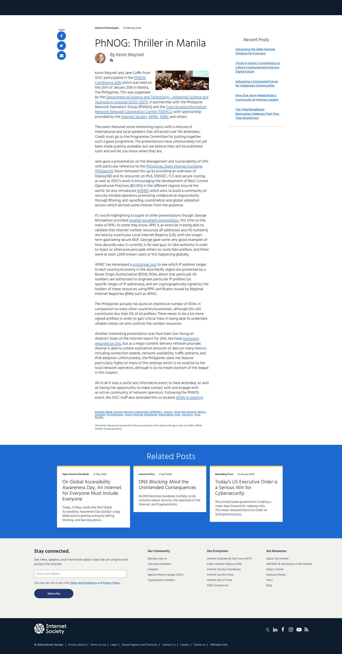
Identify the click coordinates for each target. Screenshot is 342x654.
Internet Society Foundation (224, 569)
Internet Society (134, 117)
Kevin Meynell (130, 55)
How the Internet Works (190, 412)
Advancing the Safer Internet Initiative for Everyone (255, 51)
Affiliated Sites (219, 645)
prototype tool (145, 265)
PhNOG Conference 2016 (120, 80)
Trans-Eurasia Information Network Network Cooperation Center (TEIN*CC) (150, 109)
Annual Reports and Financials (139, 645)
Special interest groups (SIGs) (165, 575)
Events (168, 412)
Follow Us (200, 645)
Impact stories (275, 569)
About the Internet (277, 558)
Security (187, 415)
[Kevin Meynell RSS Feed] (111, 60)
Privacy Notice (77, 645)
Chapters (153, 569)
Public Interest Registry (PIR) (224, 564)
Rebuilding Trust (169, 415)
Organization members (161, 580)
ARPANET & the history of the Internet (289, 564)
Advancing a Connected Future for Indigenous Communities (256, 84)
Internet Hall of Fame (219, 580)
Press (269, 580)
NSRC (164, 117)
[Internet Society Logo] (50, 629)
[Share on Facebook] (61, 35)
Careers (184, 645)
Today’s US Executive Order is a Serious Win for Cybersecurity (246, 487)
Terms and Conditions (83, 583)
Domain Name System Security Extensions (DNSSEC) (128, 412)
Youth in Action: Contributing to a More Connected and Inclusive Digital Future (257, 67)
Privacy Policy (111, 583)
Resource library (276, 575)
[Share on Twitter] (61, 45)
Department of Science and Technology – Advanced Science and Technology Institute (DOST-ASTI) (151, 99)
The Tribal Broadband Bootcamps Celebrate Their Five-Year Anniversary (257, 114)
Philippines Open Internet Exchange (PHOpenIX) (149, 169)
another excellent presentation (154, 220)
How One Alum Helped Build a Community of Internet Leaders (257, 98)
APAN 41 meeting (189, 398)
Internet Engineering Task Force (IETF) (229, 558)
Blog (269, 585)
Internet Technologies (109, 415)
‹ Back (61, 30)
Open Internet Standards (141, 415)
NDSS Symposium (217, 585)
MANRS (143, 191)
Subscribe (54, 593)
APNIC (154, 117)
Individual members (159, 564)
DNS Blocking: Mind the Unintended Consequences (167, 485)
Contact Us (169, 645)
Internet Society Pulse (220, 575)
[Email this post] (61, 55)
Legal (113, 645)
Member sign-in (157, 558)
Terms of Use (98, 645)
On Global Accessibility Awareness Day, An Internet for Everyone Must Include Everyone (91, 490)
